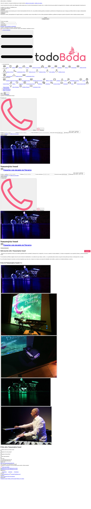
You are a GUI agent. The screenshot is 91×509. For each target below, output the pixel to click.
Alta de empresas (3, 476)
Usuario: (2, 22)
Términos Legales (3, 478)
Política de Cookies (20, 478)
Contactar (87, 251)
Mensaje (67, 132)
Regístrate (2, 26)
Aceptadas (3, 9)
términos (6, 133)
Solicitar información (4, 248)
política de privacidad (29, 3)
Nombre (2, 132)
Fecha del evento (53, 132)
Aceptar (45, 17)
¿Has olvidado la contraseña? (10, 26)
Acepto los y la (9, 133)
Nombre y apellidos (4, 174)
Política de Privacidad (12, 478)
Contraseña (2, 23)
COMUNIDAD (6, 88)
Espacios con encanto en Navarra (17, 170)
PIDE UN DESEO (6, 90)
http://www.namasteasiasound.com (7, 463)
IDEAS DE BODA (7, 89)
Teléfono (17, 132)
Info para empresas (11, 476)
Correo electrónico (34, 132)
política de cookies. (38, 3)
